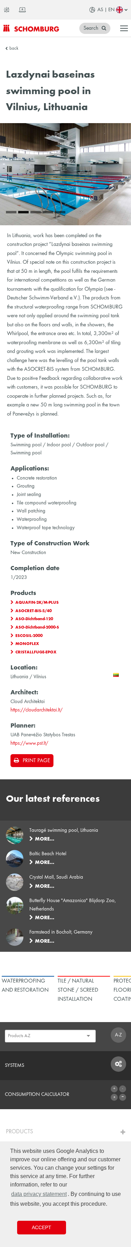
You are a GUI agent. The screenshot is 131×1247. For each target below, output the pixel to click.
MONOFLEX (27, 644)
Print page (36, 761)
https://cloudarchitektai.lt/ (36, 710)
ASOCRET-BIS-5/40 (33, 611)
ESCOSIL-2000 (29, 636)
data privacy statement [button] (39, 1194)
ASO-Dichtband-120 (34, 619)
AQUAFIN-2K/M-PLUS (37, 603)
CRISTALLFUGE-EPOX (36, 652)
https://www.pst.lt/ (29, 743)
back (13, 49)
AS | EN (106, 9)
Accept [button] (41, 1227)
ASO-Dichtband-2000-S (37, 627)
